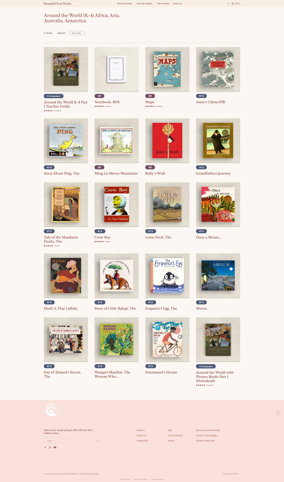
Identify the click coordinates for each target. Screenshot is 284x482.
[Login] (232, 3)
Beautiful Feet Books (68, 474)
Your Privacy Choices (140, 479)
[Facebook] (45, 447)
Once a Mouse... (209, 237)
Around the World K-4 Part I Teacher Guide (66, 104)
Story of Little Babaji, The (115, 308)
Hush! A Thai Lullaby (61, 308)
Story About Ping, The (62, 173)
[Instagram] (50, 447)
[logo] (58, 4)
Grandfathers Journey (213, 173)
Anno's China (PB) (210, 102)
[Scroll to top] (278, 414)
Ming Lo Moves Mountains (116, 173)
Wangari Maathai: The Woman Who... (112, 374)
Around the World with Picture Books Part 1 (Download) (215, 376)
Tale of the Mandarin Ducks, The (61, 239)
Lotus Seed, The (158, 237)
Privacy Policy (125, 479)
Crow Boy (102, 237)
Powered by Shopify (88, 474)
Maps (149, 102)
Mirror (201, 308)
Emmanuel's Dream (161, 372)
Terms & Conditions (157, 479)
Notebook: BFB (107, 102)
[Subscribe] (97, 440)
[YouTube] (55, 447)
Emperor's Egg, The (161, 308)
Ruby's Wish (155, 173)
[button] (228, 3)
